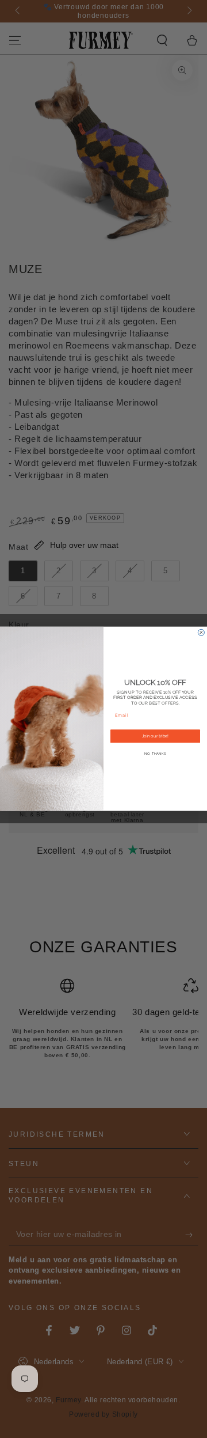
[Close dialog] (201, 633)
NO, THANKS (155, 753)
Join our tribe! (155, 736)
